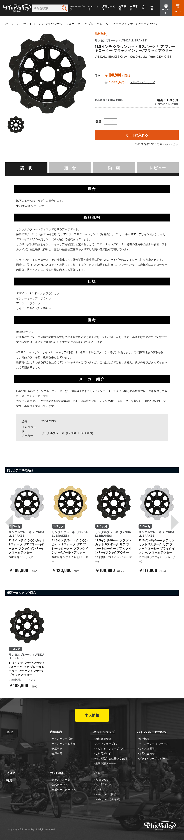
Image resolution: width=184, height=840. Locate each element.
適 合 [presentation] (70, 167)
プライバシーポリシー (152, 758)
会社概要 (144, 738)
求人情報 (92, 715)
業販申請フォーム (105, 763)
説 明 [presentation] (26, 167)
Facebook (101, 779)
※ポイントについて (142, 82)
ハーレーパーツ (77, 8)
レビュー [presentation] (158, 167)
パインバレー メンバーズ (154, 743)
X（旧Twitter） (104, 784)
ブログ (144, 8)
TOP (9, 732)
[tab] (26, 167)
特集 (152, 8)
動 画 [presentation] (114, 167)
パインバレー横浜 (62, 738)
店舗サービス (108, 8)
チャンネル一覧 (61, 779)
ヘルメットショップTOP (110, 748)
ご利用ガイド (103, 753)
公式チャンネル (61, 784)
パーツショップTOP (107, 743)
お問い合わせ (147, 753)
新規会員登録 (103, 738)
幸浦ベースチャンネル (65, 789)
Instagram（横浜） (107, 794)
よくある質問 (147, 748)
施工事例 (122, 8)
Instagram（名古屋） (108, 799)
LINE (98, 789)
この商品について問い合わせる (156, 144)
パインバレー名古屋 (63, 743)
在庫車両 (134, 8)
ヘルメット (93, 8)
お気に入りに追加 (168, 104)
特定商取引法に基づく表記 (111, 758)
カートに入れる (136, 135)
